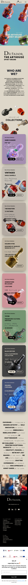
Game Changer (6, 521)
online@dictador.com (14, 504)
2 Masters (5, 520)
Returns (4, 541)
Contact (4, 542)
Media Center (18, 521)
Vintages (5, 530)
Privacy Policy (18, 524)
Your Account (6, 538)
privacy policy (21, 580)
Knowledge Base (18, 520)
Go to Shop (5, 536)
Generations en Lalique (8, 523)
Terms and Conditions (8, 539)
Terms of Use (18, 523)
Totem (4, 524)
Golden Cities (6, 526)
